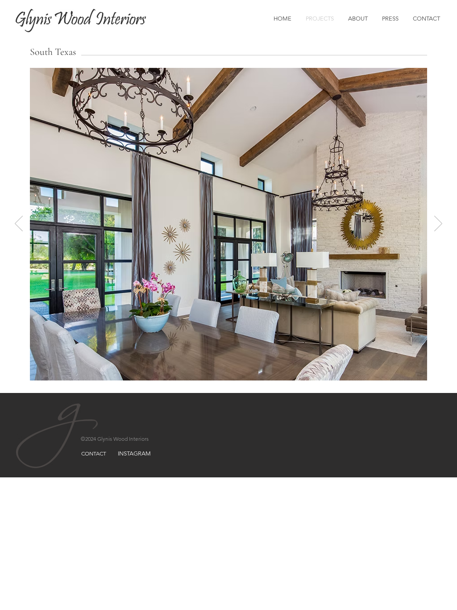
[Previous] (19, 224)
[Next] (438, 224)
